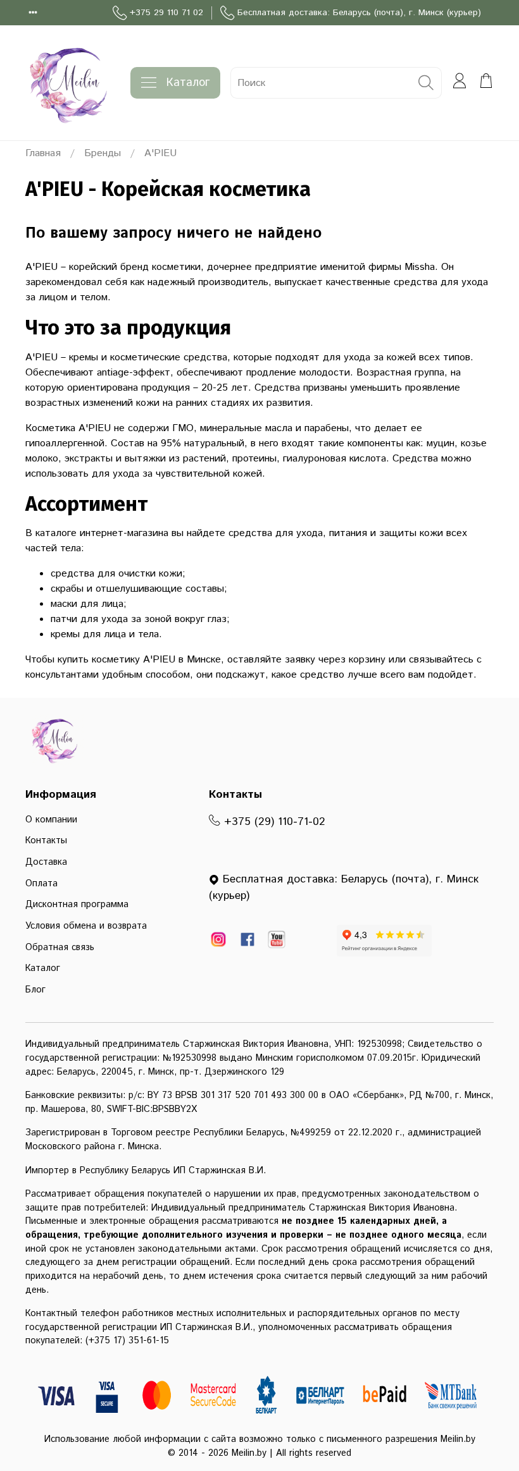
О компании (51, 820)
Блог (35, 990)
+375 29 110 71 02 (166, 12)
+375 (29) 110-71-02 (272, 822)
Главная (43, 153)
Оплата (41, 883)
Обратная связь (59, 947)
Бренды (102, 153)
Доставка (46, 862)
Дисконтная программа (76, 904)
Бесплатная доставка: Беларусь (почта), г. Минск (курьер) (359, 12)
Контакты (46, 840)
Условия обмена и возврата (86, 926)
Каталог (187, 83)
